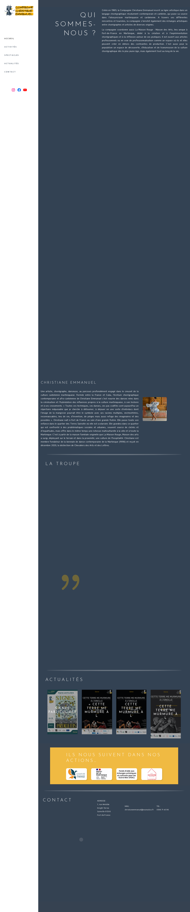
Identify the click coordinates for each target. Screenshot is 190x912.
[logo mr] (151, 774)
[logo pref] (101, 774)
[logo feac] (126, 774)
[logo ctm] (76, 774)
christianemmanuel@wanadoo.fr (139, 809)
